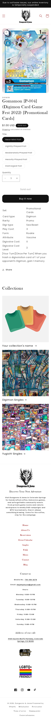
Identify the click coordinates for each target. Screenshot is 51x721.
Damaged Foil (15, 166)
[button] (3, 16)
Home (25, 525)
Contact (25, 560)
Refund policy (24, 707)
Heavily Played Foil (17, 160)
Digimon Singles (13, 400)
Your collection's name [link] (18, 345)
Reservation (25, 535)
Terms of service (20, 711)
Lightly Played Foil (17, 147)
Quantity (6, 172)
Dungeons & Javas (23, 703)
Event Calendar (25, 540)
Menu (25, 555)
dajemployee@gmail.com (28, 585)
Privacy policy (37, 707)
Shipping (6, 129)
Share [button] (9, 269)
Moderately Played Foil (20, 153)
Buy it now (25, 198)
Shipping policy (34, 711)
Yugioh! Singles (12, 453)
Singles (25, 545)
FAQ (25, 550)
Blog (25, 565)
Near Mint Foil (14, 140)
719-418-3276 (31, 580)
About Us (25, 530)
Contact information (27, 715)
